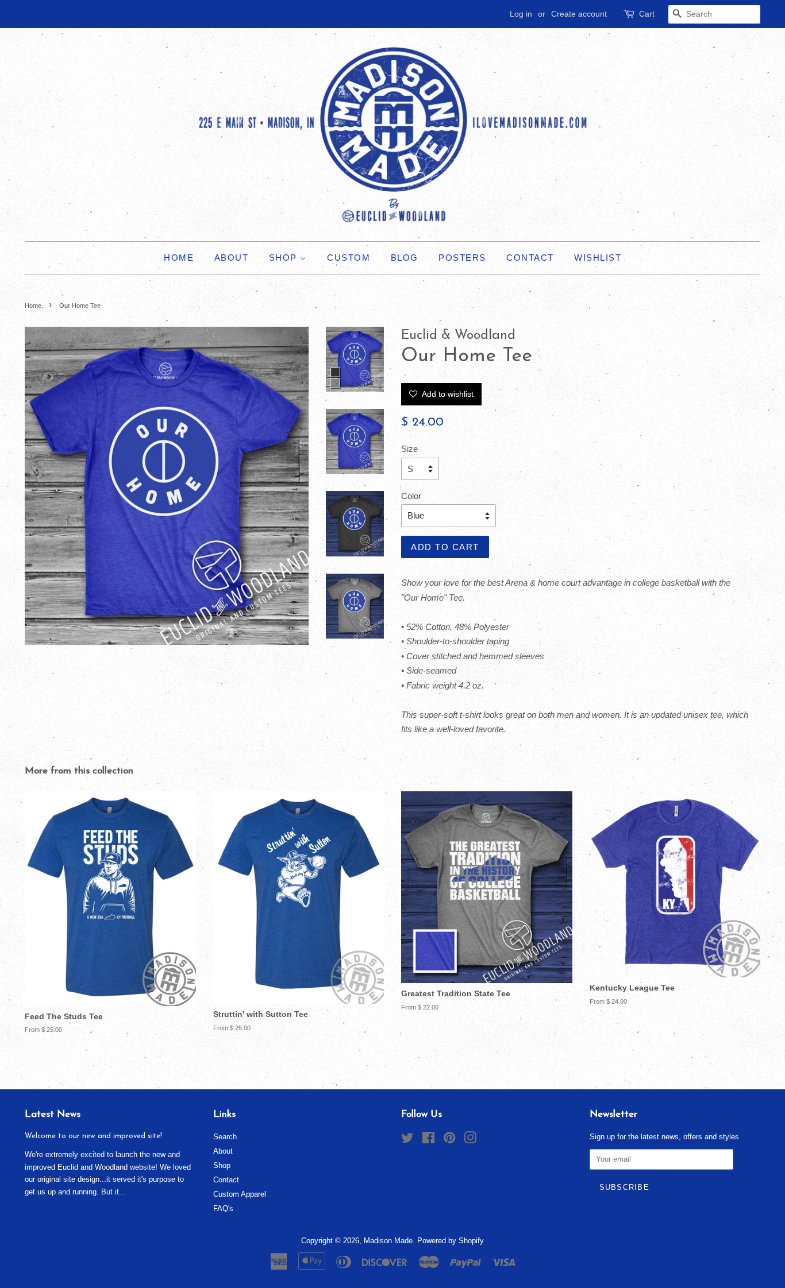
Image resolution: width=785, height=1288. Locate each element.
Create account (579, 13)
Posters (462, 257)
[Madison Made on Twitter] (407, 1140)
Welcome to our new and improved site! (93, 1136)
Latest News (52, 1114)
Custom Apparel (239, 1194)
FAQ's (223, 1208)
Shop (285, 257)
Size (409, 449)
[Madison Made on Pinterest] (449, 1140)
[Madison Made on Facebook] (428, 1140)
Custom (348, 257)
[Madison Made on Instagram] (470, 1140)
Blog (404, 257)
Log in (521, 13)
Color (411, 496)
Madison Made (388, 1240)
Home (179, 257)
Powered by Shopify (450, 1240)
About (231, 257)
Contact (530, 257)
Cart (647, 13)
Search (225, 1136)
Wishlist (597, 257)
